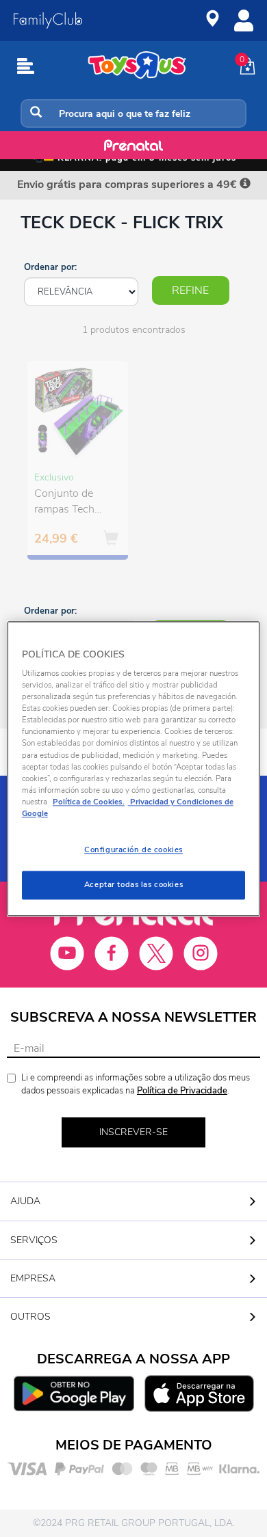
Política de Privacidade (182, 1091)
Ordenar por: (50, 267)
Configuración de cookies (133, 849)
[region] (134, 768)
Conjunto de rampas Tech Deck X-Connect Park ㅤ (74, 503)
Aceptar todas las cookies (133, 884)
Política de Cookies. (89, 801)
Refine (190, 290)
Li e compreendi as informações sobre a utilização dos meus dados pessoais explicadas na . (135, 1084)
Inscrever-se (133, 1132)
